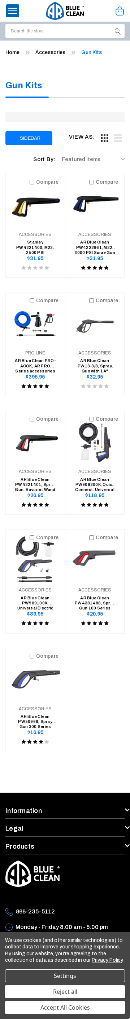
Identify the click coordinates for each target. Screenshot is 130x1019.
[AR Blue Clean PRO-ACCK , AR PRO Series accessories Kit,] (35, 322)
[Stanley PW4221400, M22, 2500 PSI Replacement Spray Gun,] (35, 203)
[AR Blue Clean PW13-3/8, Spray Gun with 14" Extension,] (95, 322)
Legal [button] (14, 828)
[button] (12, 11)
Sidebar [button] (30, 138)
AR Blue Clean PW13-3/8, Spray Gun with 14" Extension (95, 363)
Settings (65, 976)
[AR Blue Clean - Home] (65, 11)
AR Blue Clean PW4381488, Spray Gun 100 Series (95, 601)
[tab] (104, 138)
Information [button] (23, 810)
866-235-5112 (35, 911)
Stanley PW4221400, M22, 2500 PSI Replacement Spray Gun (35, 245)
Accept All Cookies (65, 1007)
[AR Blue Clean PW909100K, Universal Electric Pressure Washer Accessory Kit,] (35, 559)
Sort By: (44, 159)
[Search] (118, 31)
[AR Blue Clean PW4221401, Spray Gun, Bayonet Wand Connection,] (35, 440)
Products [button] (19, 846)
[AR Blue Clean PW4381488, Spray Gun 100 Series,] (95, 559)
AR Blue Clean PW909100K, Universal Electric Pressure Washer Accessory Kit (35, 601)
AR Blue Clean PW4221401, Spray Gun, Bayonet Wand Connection (35, 482)
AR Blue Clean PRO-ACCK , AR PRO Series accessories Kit (35, 363)
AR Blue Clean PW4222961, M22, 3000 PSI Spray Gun (94, 245)
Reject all (65, 992)
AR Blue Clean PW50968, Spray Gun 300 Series (35, 719)
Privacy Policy (107, 960)
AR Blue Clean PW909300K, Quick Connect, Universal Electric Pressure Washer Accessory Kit (94, 482)
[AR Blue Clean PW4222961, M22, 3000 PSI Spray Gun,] (95, 203)
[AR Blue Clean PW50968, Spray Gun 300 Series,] (35, 677)
